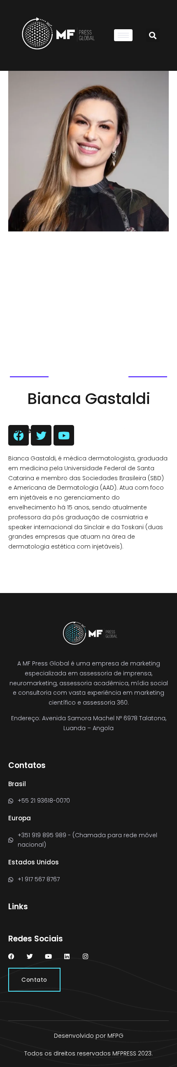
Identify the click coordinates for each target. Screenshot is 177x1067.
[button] (153, 35)
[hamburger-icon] (123, 35)
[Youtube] (48, 956)
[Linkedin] (67, 956)
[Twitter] (30, 956)
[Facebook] (11, 956)
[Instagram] (85, 956)
